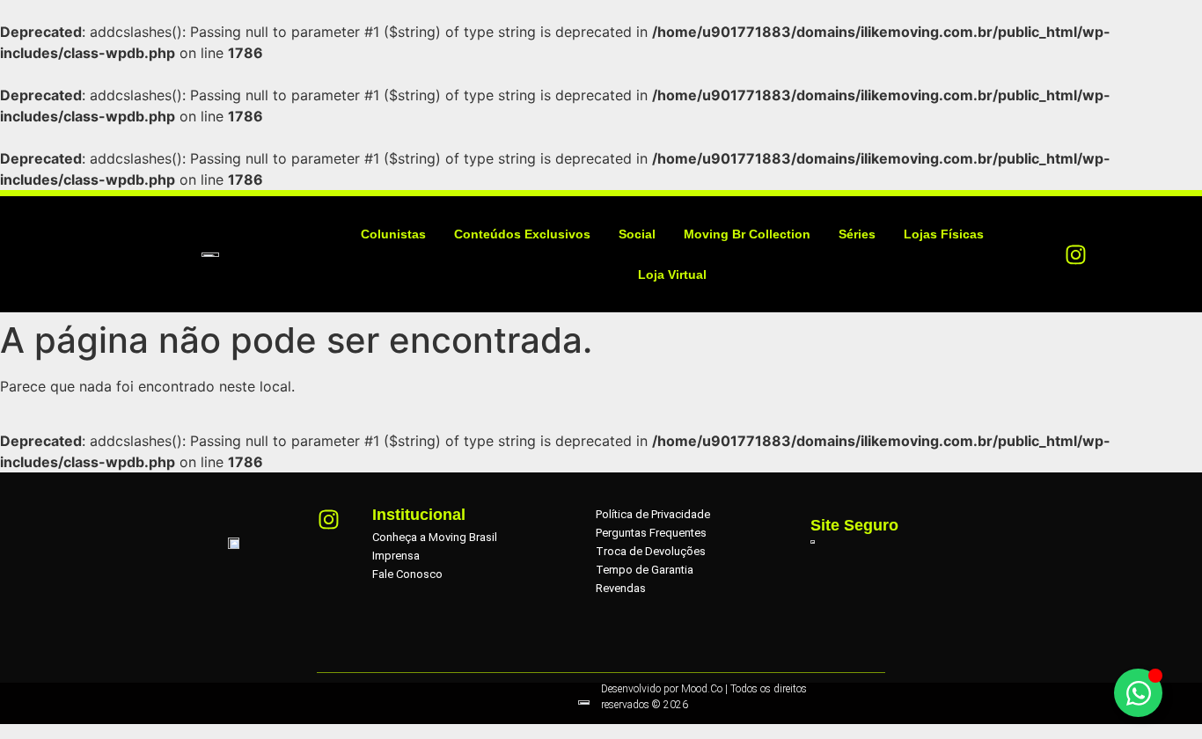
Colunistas (393, 234)
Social (637, 234)
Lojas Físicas (944, 234)
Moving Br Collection (747, 234)
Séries (857, 234)
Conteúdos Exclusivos (522, 234)
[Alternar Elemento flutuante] (1138, 693)
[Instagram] (1076, 254)
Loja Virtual (672, 274)
